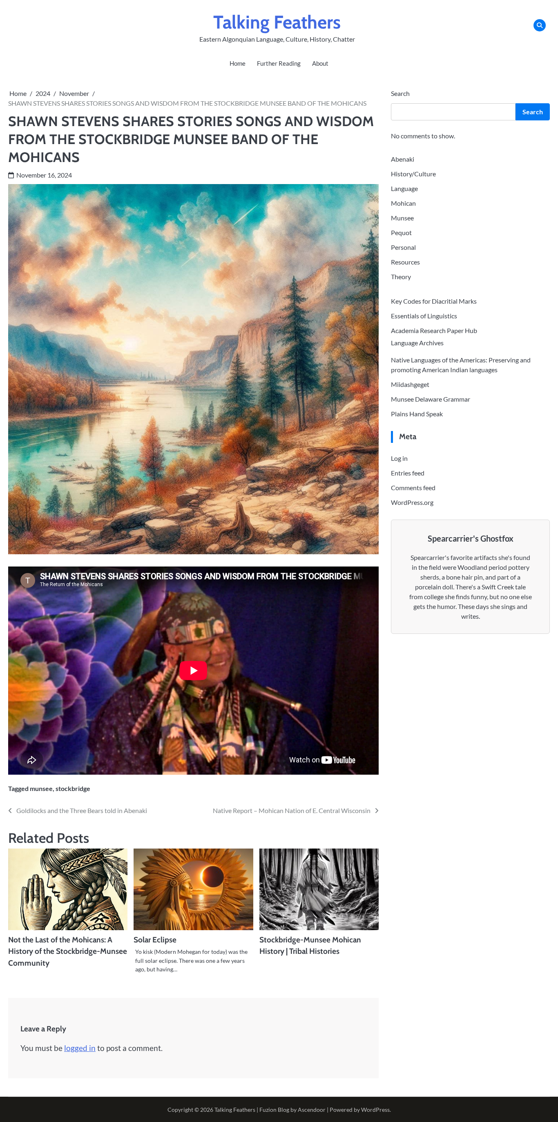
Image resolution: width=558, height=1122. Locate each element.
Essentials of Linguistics (424, 316)
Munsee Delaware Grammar (430, 399)
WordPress (375, 1109)
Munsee (402, 218)
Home (238, 63)
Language (404, 188)
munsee (41, 788)
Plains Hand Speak (417, 414)
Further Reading (279, 63)
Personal (403, 247)
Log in (399, 458)
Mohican (403, 203)
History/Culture (413, 174)
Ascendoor (312, 1109)
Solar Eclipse (155, 939)
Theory (401, 276)
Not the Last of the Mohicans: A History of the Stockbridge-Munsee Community (67, 951)
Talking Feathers (277, 22)
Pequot (401, 232)
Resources (405, 262)
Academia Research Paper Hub (434, 330)
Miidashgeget (410, 384)
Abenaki (402, 159)
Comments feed (413, 487)
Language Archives (417, 343)
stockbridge (73, 788)
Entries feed (407, 472)
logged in (80, 1048)
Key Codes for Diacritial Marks (434, 301)
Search (400, 93)
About (320, 63)
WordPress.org (412, 502)
